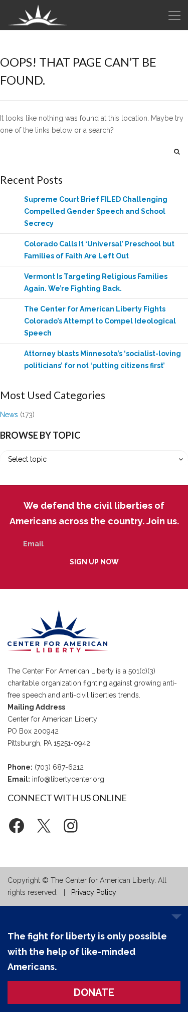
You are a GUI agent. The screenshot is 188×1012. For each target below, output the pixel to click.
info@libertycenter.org (68, 779)
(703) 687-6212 (59, 767)
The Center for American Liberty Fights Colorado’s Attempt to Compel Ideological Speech (100, 321)
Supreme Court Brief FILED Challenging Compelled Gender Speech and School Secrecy (95, 211)
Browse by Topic (40, 435)
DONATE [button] (94, 992)
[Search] (177, 151)
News (9, 415)
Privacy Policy (93, 892)
